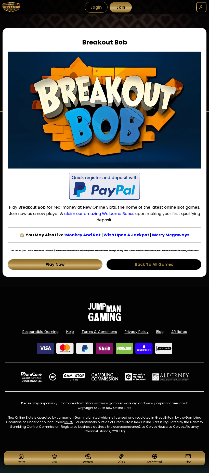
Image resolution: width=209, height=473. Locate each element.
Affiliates (179, 331)
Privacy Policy (137, 331)
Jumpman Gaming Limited (78, 417)
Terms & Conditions (99, 331)
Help (70, 331)
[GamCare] (31, 377)
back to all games (154, 264)
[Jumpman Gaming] (104, 320)
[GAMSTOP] (74, 376)
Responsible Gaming (40, 331)
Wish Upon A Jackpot (126, 235)
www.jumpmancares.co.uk (167, 403)
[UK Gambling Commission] (105, 376)
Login (96, 7)
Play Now (55, 264)
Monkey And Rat (83, 235)
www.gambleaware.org (118, 403)
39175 (68, 422)
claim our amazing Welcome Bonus (99, 214)
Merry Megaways (170, 235)
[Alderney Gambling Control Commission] (170, 376)
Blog (160, 331)
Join (120, 7)
